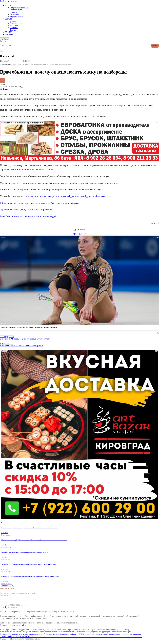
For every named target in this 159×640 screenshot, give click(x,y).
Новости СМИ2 (7, 586)
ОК (84, 234)
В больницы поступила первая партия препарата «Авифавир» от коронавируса (39, 203)
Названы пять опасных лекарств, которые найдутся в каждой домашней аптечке (65, 196)
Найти (154, 46)
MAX (75, 234)
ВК (80, 234)
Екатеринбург (16, 10)
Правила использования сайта (13, 625)
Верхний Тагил (16, 16)
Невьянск (14, 12)
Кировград (14, 14)
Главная (3, 64)
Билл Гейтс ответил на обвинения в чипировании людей (28, 216)
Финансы (14, 28)
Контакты (9, 34)
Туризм (13, 30)
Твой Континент (7, 1)
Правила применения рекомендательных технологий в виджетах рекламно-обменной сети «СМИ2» (42, 634)
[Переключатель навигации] (16, 1)
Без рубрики (13, 64)
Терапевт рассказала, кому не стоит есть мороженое (26, 209)
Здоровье (14, 25)
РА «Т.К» (9, 32)
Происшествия (16, 23)
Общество (14, 21)
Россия (8, 5)
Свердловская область (19, 7)
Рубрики (8, 19)
